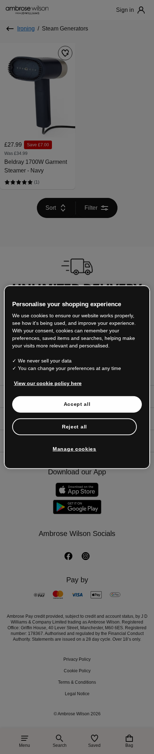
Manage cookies (74, 448)
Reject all (74, 426)
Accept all (77, 404)
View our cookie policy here (45, 383)
